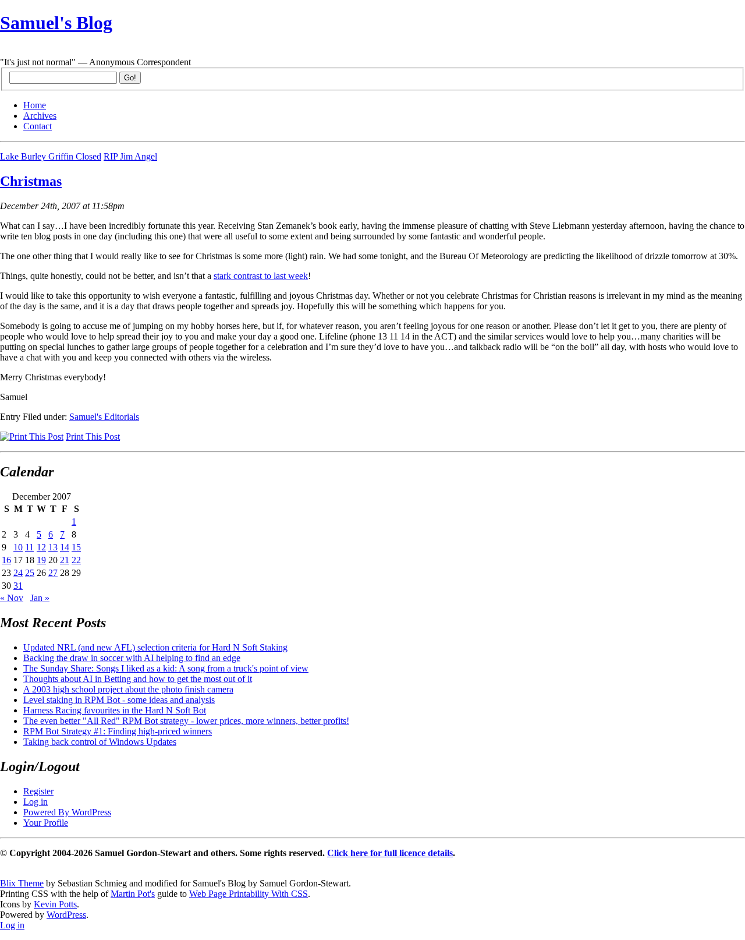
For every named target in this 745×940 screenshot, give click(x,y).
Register (38, 791)
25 (29, 573)
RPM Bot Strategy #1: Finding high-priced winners (117, 731)
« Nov (11, 598)
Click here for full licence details (390, 853)
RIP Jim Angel (130, 156)
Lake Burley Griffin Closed (50, 156)
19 (41, 560)
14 (64, 547)
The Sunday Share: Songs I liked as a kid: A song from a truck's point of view (165, 668)
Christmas (31, 181)
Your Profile (45, 823)
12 (41, 547)
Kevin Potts (55, 904)
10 (18, 547)
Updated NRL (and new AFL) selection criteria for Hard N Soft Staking (155, 647)
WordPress (66, 915)
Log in (35, 802)
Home (34, 105)
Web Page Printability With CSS (248, 894)
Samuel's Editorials (104, 417)
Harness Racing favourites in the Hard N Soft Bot (114, 710)
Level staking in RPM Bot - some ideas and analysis (119, 700)
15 (76, 547)
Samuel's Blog (56, 22)
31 (18, 586)
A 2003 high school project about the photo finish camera (128, 689)
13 (53, 547)
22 (76, 560)
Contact (37, 126)
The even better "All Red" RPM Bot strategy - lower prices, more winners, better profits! (186, 721)
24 (18, 573)
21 (64, 560)
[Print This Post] (31, 436)
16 (6, 560)
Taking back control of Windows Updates (99, 742)
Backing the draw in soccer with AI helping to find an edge (131, 658)
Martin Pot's (133, 894)
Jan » (39, 598)
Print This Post (93, 436)
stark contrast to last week (261, 276)
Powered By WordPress (67, 812)
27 (53, 573)
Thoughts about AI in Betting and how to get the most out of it (137, 679)
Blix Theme (22, 883)
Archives (39, 116)
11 (29, 547)
